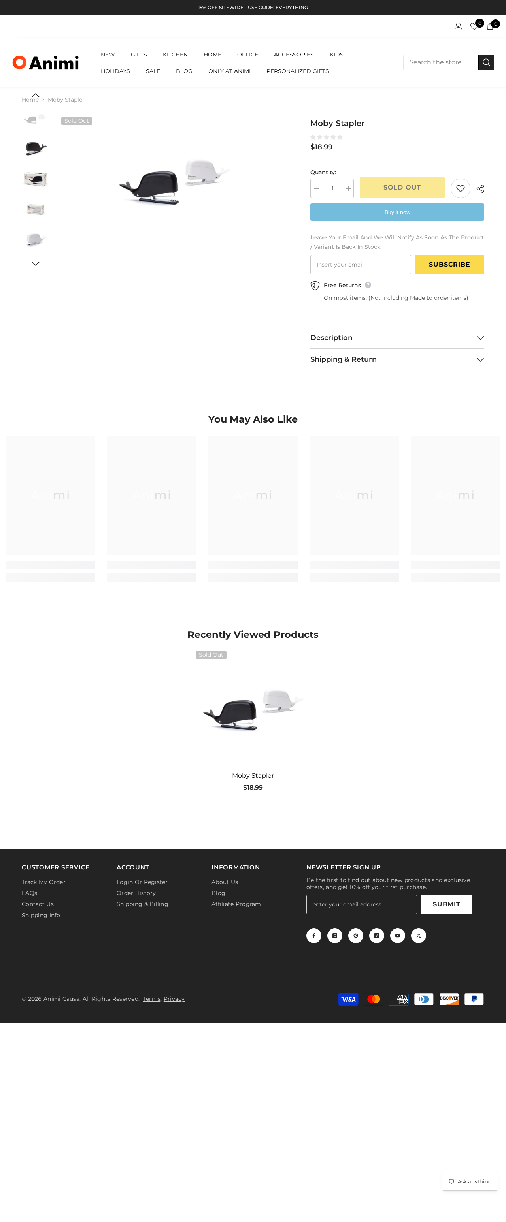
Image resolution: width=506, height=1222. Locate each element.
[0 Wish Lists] (474, 26)
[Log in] (459, 26)
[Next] (36, 264)
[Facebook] (313, 934)
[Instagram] (334, 934)
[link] (50, 565)
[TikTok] (376, 934)
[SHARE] (477, 188)
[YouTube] (397, 934)
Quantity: (323, 172)
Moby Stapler (253, 775)
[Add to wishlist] (460, 188)
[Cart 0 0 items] (490, 26)
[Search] (448, 62)
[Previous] (36, 95)
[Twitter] (418, 934)
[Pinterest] (355, 934)
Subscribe (449, 264)
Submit (447, 902)
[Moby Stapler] (253, 708)
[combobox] (440, 62)
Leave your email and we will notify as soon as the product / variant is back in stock (397, 242)
